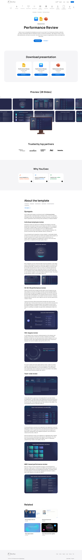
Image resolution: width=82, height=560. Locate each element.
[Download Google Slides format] (41, 18)
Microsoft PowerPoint (50, 203)
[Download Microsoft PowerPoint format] (46, 18)
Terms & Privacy (21, 558)
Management (32, 203)
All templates (35, 12)
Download (37, 40)
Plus (72, 1)
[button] (27, 208)
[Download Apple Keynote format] (36, 18)
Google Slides (27, 205)
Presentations (40, 12)
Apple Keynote (44, 203)
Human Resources (38, 203)
